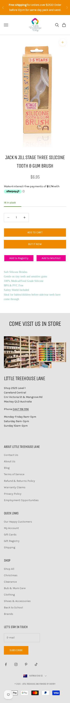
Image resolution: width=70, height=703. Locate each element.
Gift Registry (11, 541)
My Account (11, 528)
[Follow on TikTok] (36, 664)
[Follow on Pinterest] (26, 664)
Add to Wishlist (51, 258)
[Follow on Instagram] (16, 664)
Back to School (13, 607)
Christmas (11, 575)
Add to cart (34, 232)
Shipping (9, 547)
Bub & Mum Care (14, 588)
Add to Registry (18, 258)
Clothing (9, 594)
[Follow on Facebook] (6, 664)
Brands (8, 614)
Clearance (10, 581)
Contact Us (11, 455)
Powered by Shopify (47, 684)
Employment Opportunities (21, 500)
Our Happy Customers (18, 521)
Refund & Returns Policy (19, 481)
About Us (9, 461)
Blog (7, 468)
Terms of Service (14, 474)
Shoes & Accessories (17, 601)
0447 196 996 (21, 409)
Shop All (9, 569)
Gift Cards (10, 534)
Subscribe (16, 650)
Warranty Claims (14, 487)
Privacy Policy (12, 493)
